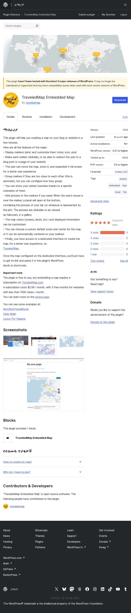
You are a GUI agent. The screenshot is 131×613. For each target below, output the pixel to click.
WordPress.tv (76, 547)
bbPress (9, 569)
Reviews (27, 116)
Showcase (41, 530)
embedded (114, 185)
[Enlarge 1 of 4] (24, 339)
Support (71, 535)
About (6, 530)
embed (123, 179)
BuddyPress (12, 574)
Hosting (7, 541)
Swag (104, 547)
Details (11, 116)
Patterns (40, 547)
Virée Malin (9, 313)
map (124, 185)
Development (67, 116)
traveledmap (33, 102)
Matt (7, 563)
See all (124, 260)
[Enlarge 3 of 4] (79, 339)
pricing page (42, 296)
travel (117, 192)
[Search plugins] (37, 26)
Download (120, 100)
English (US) (121, 171)
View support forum (101, 291)
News (6, 535)
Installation (45, 116)
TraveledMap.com (32, 282)
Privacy (7, 547)
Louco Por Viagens (14, 318)
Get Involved (106, 530)
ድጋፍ (125, 116)
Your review (97, 260)
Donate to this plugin (102, 322)
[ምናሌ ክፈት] (126, 5)
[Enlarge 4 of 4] (79, 362)
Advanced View (99, 201)
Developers (73, 541)
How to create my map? (17, 462)
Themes (40, 535)
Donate (105, 541)
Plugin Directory (11, 14)
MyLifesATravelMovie (16, 309)
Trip (125, 192)
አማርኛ (14, 589)
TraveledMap (11, 248)
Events (103, 535)
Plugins (39, 541)
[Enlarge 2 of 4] (52, 339)
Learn (70, 530)
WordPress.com (14, 557)
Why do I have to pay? (16, 472)
